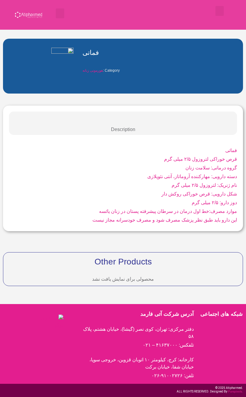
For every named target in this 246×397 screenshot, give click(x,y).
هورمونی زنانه (92, 70)
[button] (60, 13)
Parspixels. (235, 391)
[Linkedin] (230, 333)
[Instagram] (212, 333)
